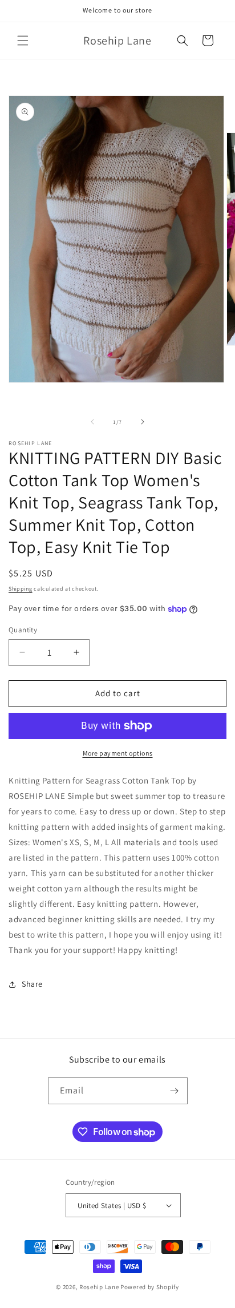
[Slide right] (142, 421)
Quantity (23, 630)
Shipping (21, 588)
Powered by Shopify (149, 1287)
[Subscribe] (174, 1090)
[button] (22, 40)
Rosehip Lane (99, 1287)
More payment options (118, 753)
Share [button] (32, 984)
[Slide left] (92, 421)
